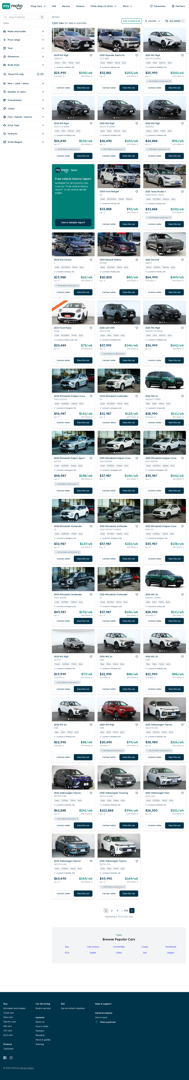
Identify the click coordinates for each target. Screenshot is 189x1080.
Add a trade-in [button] (130, 21)
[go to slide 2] (71, 49)
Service (66, 6)
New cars (8, 1017)
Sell (54, 6)
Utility (119, 952)
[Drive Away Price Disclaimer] (63, 76)
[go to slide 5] (78, 49)
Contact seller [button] (63, 88)
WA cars (7, 1026)
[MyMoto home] (12, 6)
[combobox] (20, 17)
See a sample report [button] (73, 222)
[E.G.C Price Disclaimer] (104, 76)
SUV (67, 952)
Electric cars (9, 1021)
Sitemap (40, 1044)
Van (145, 952)
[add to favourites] (91, 55)
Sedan (93, 952)
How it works (42, 1026)
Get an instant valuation (73, 1008)
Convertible (119, 946)
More (126, 6)
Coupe (145, 946)
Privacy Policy (27, 1068)
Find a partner (108, 1022)
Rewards (40, 1035)
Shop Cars (36, 6)
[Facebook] (4, 1057)
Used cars (8, 1013)
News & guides (43, 1039)
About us (40, 1022)
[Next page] (131, 910)
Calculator (8, 1048)
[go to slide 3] (73, 49)
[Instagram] (11, 1057)
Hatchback (170, 946)
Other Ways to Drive (102, 6)
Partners (40, 1031)
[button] (42, 17)
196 (126, 910)
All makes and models (14, 1008)
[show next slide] (90, 42)
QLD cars (8, 1035)
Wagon (170, 952)
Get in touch (101, 1017)
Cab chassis (93, 946)
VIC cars (7, 1030)
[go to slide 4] (75, 49)
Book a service (43, 1008)
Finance (80, 6)
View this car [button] (83, 88)
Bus (67, 946)
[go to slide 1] (68, 49)
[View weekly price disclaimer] (91, 76)
